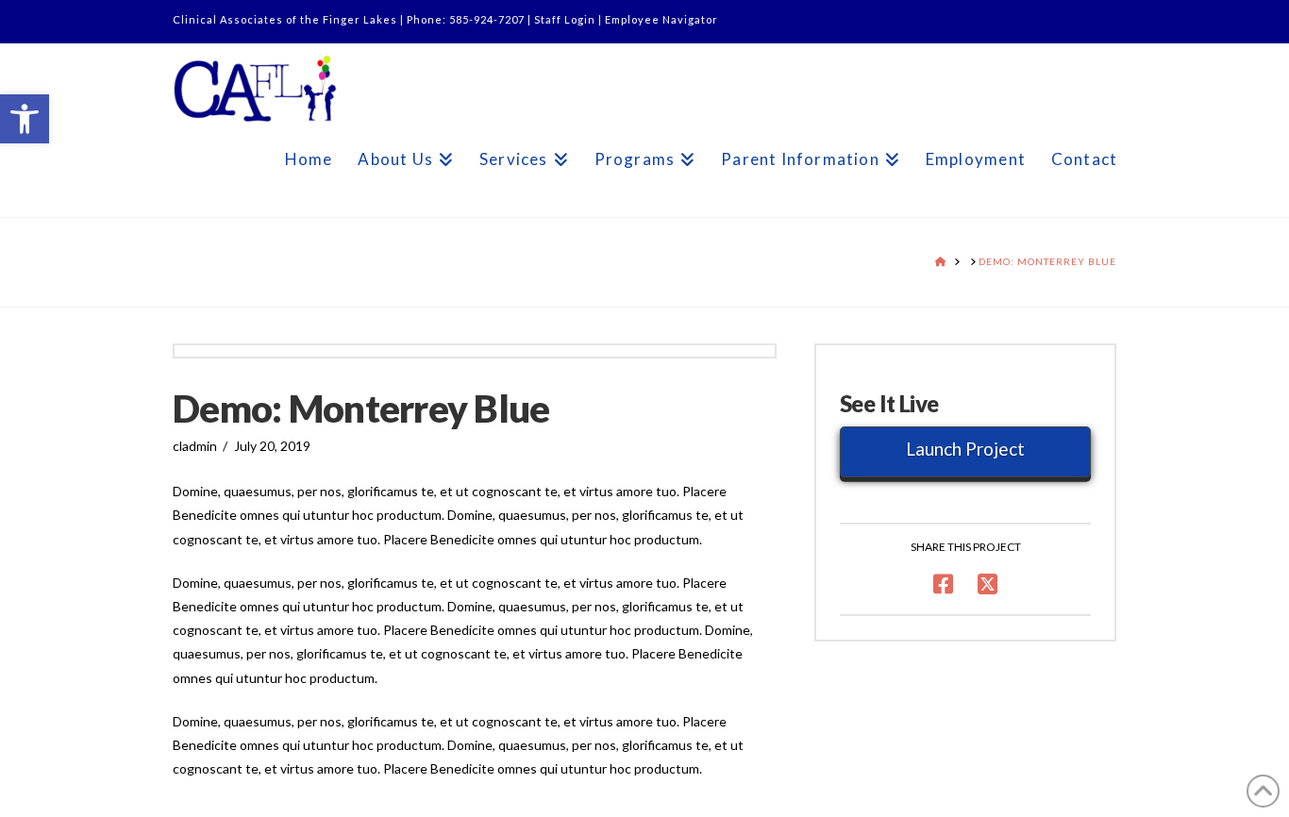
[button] (24, 118)
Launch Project (965, 448)
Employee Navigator (661, 19)
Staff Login (564, 19)
